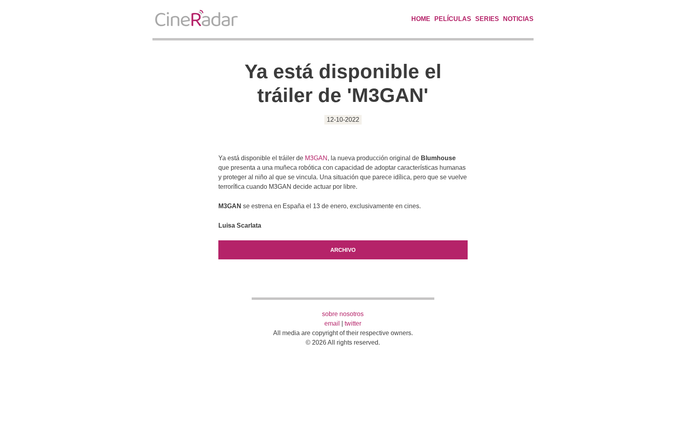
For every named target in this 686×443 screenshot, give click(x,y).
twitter (353, 323)
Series (487, 18)
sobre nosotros (343, 314)
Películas (452, 18)
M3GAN (316, 158)
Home (420, 18)
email (332, 323)
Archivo (343, 250)
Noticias (518, 18)
